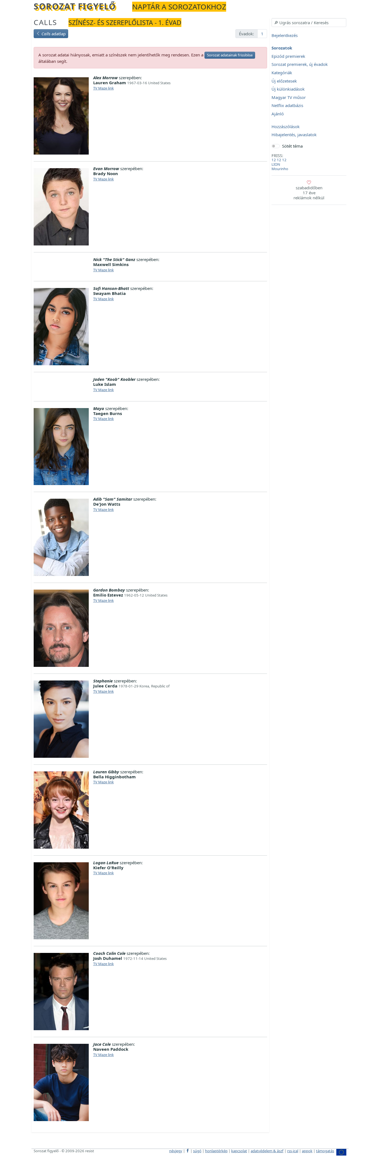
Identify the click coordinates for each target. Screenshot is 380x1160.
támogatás (325, 1150)
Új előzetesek (284, 81)
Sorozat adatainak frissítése (230, 55)
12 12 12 (279, 159)
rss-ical (292, 1150)
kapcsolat (239, 1150)
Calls (45, 22)
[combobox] (309, 22)
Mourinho (280, 168)
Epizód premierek (288, 56)
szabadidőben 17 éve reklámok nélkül (308, 192)
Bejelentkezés (285, 35)
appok (307, 1150)
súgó (197, 1150)
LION (276, 164)
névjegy (175, 1150)
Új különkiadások (288, 89)
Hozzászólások (286, 126)
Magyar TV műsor (289, 97)
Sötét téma (292, 145)
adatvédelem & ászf (267, 1150)
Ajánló (278, 113)
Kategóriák (282, 72)
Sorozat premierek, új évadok (300, 64)
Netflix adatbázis (287, 105)
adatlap (53, 33)
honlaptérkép (216, 1150)
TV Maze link (103, 88)
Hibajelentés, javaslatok (294, 135)
